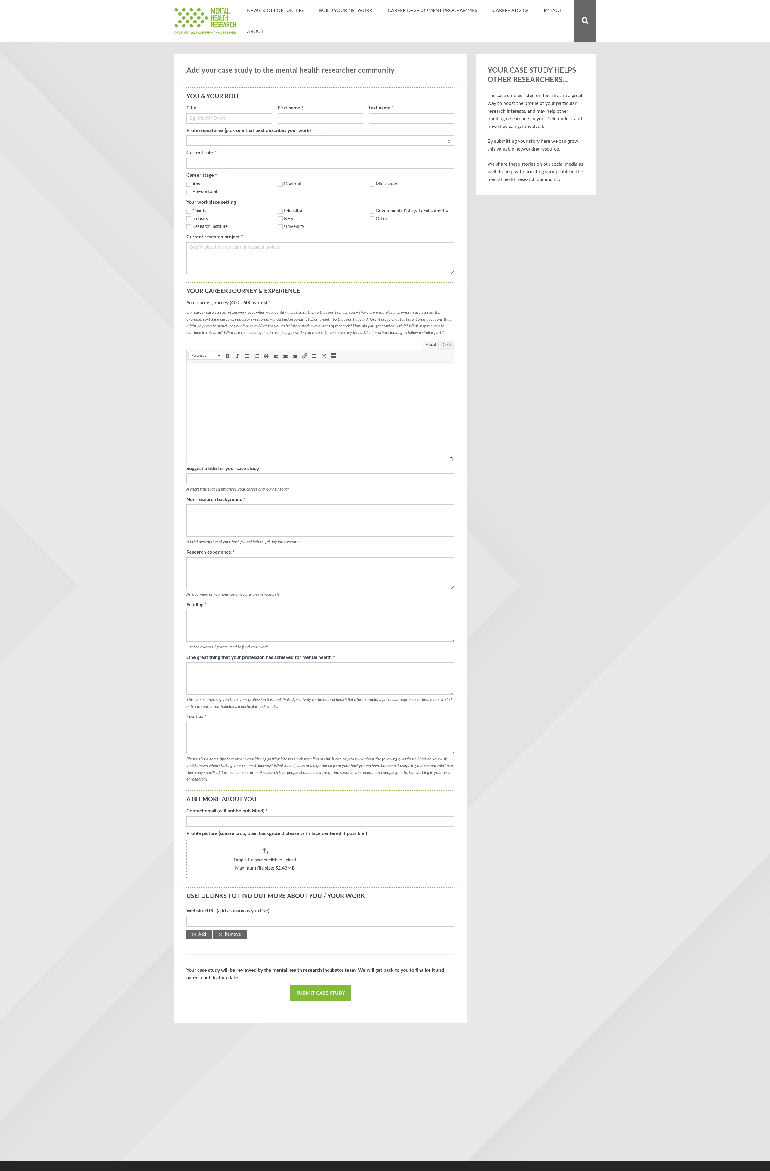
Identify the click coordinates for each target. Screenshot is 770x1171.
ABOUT (255, 31)
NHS (288, 218)
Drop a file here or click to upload (265, 860)
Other (381, 218)
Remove (233, 934)
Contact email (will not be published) (227, 811)
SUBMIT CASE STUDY (320, 993)
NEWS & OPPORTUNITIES (275, 10)
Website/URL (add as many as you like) (227, 910)
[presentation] (205, 355)
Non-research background (216, 499)
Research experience (210, 552)
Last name (381, 107)
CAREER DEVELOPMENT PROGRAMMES (432, 10)
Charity (199, 211)
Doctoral (292, 184)
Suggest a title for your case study (222, 468)
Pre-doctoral (204, 191)
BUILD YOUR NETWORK (346, 10)
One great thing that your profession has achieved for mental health (260, 657)
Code (447, 345)
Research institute (210, 226)
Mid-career (386, 184)
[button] (205, 356)
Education (293, 211)
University (294, 226)
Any (196, 184)
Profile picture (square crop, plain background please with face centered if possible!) (276, 833)
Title (191, 107)
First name (290, 107)
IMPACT (553, 10)
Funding (196, 604)
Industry (200, 218)
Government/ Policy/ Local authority (412, 211)
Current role (201, 152)
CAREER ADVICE (510, 10)
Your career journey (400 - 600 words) (228, 302)
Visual (431, 345)
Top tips (196, 716)
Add (202, 934)
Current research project (214, 236)
